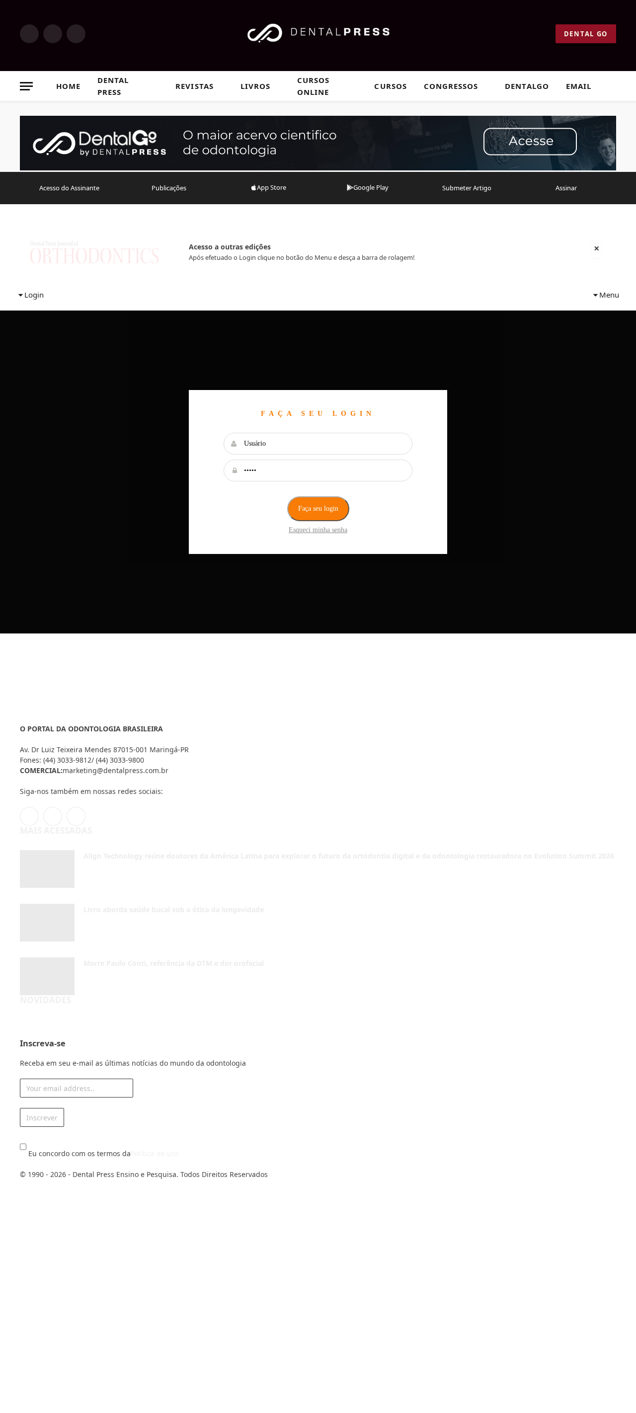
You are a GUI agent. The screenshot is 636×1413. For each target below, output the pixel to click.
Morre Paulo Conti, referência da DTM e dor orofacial (173, 963)
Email (578, 86)
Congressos (451, 86)
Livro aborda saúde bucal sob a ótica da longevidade (173, 909)
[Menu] (26, 86)
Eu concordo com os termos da (102, 1153)
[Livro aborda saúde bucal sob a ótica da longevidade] (47, 923)
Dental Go (586, 33)
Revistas (194, 86)
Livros (255, 86)
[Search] (611, 86)
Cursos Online (313, 86)
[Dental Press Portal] (318, 33)
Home (68, 86)
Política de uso (155, 1153)
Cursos (390, 86)
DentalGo (527, 86)
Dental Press (113, 86)
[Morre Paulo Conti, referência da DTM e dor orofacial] (47, 976)
